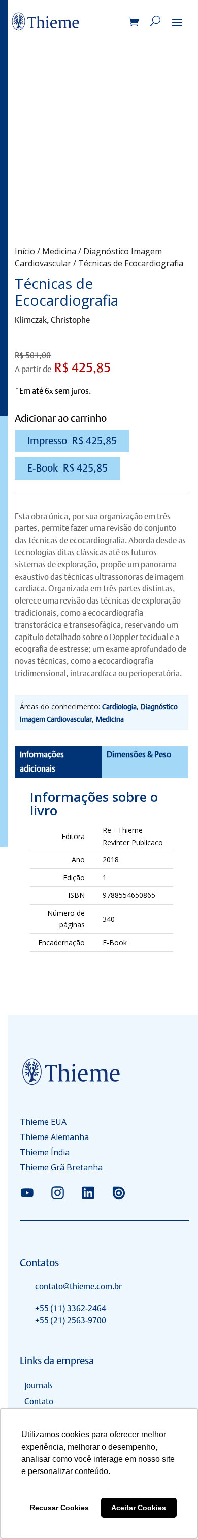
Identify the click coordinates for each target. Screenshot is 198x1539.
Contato (38, 1402)
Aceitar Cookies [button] (138, 1507)
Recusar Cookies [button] (59, 1507)
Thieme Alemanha (54, 1138)
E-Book (67, 468)
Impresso (72, 440)
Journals (38, 1385)
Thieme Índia (45, 1153)
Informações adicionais (42, 761)
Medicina (59, 251)
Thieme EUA (43, 1122)
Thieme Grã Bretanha (61, 1168)
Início (25, 251)
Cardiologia (119, 706)
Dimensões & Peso (139, 754)
